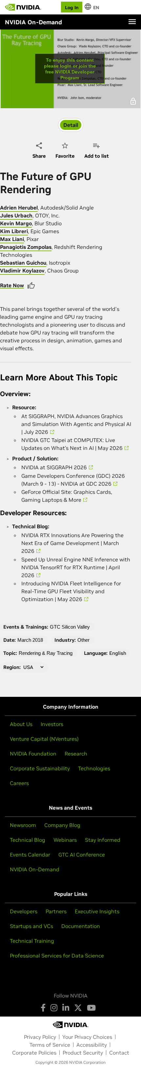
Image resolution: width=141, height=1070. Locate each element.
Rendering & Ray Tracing (45, 653)
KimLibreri (14, 231)
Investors (52, 724)
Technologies (94, 768)
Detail (70, 125)
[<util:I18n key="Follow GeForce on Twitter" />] (78, 1008)
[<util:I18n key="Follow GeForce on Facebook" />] (43, 1008)
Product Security (83, 1052)
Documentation (80, 926)
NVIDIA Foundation (33, 753)
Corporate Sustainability (40, 768)
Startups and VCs (31, 926)
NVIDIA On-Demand (34, 869)
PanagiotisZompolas (25, 247)
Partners (56, 911)
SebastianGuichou (23, 262)
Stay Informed (102, 840)
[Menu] (132, 22)
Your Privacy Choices (87, 1037)
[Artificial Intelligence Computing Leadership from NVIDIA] (23, 7)
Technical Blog (27, 840)
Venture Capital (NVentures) (44, 739)
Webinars (65, 840)
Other (83, 639)
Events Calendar (30, 854)
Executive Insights (97, 911)
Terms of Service (50, 1044)
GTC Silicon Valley (70, 626)
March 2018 (30, 639)
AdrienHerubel (19, 207)
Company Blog (62, 825)
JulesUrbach (16, 215)
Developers (23, 911)
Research (76, 753)
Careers (19, 783)
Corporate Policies (34, 1052)
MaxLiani (12, 239)
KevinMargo (16, 223)
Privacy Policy (40, 1037)
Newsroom (23, 825)
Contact (119, 1052)
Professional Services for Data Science (57, 955)
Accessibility (91, 1044)
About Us (21, 724)
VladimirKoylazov (22, 270)
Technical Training (32, 941)
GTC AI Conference (81, 854)
